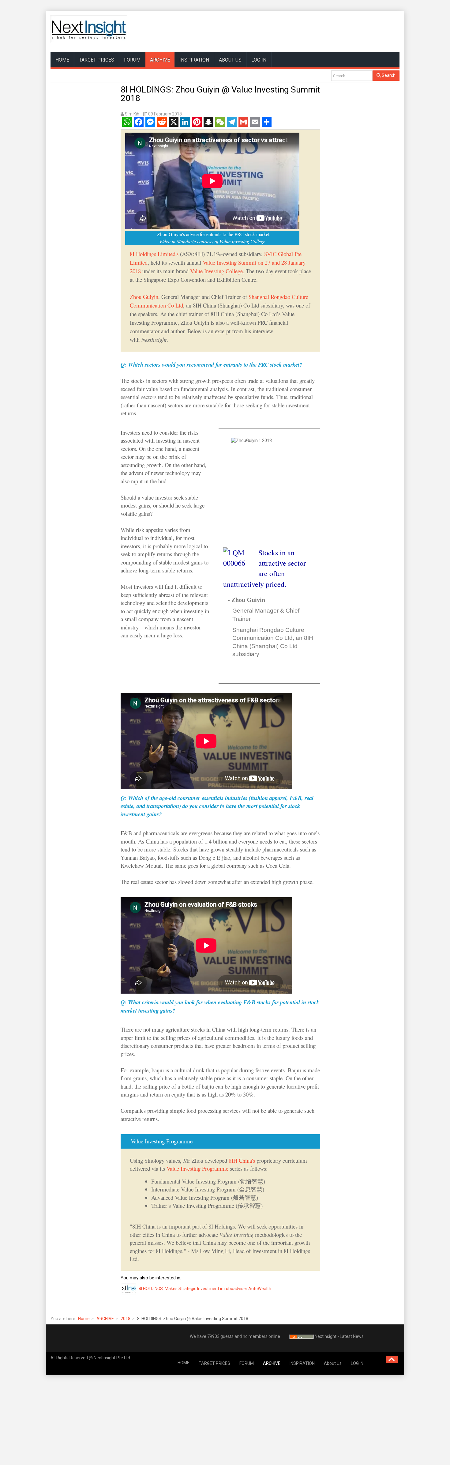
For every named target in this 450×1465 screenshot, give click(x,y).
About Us (230, 60)
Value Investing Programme (197, 1168)
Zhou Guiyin (144, 296)
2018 (125, 1318)
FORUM (132, 60)
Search (388, 75)
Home (84, 1318)
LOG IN (258, 60)
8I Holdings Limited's (155, 254)
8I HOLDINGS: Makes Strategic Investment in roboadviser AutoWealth (205, 1288)
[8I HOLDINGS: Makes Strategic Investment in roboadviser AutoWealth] (129, 1288)
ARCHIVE (160, 60)
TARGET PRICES (96, 60)
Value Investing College (216, 271)
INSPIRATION (194, 60)
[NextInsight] (89, 29)
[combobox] (352, 75)
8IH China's (242, 1160)
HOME (62, 60)
